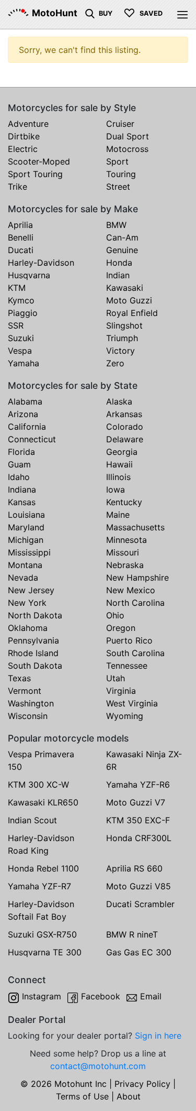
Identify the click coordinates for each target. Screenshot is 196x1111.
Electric (23, 149)
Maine (118, 514)
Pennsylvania (33, 640)
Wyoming (124, 716)
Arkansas (124, 414)
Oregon (120, 628)
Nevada (23, 577)
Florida (21, 451)
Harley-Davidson (41, 262)
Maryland (26, 527)
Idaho (19, 477)
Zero (115, 363)
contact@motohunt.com (98, 1066)
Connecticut (32, 439)
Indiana (22, 489)
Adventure (28, 123)
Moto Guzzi (129, 300)
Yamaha (23, 363)
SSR (16, 325)
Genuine (122, 250)
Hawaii (119, 464)
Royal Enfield (132, 313)
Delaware (124, 439)
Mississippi (29, 552)
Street (118, 186)
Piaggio (23, 313)
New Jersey (31, 590)
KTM (17, 287)
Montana (25, 565)
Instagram (41, 996)
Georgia (121, 451)
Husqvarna (29, 275)
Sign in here (158, 1035)
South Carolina (135, 653)
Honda (119, 262)
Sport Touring (35, 174)
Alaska (119, 401)
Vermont (24, 690)
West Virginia (132, 703)
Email (151, 996)
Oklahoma (28, 628)
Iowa (115, 489)
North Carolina (135, 602)
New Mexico (130, 590)
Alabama (25, 401)
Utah (115, 678)
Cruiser (120, 123)
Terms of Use (82, 1096)
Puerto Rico (129, 640)
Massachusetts (135, 527)
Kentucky (124, 502)
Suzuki (21, 338)
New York (27, 602)
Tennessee (126, 665)
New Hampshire (137, 577)
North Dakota (35, 615)
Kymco (21, 300)
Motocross (127, 149)
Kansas (22, 502)
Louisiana (26, 514)
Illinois (118, 477)
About (129, 1096)
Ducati (20, 250)
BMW (116, 225)
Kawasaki (124, 287)
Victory (120, 350)
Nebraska (125, 565)
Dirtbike (24, 136)
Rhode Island (33, 653)
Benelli (20, 237)
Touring (121, 174)
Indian (118, 275)
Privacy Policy (142, 1084)
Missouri (122, 552)
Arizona (23, 414)
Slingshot (124, 325)
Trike (17, 186)
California (27, 426)
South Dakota (35, 665)
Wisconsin (28, 716)
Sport (117, 161)
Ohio (115, 615)
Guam (19, 464)
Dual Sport (127, 136)
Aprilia (20, 225)
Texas (19, 678)
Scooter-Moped (39, 161)
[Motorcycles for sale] (90, 12)
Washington (31, 703)
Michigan (25, 540)
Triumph (122, 338)
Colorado (124, 426)
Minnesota (126, 540)
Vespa (20, 350)
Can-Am (122, 237)
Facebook (100, 996)
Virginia (121, 690)
